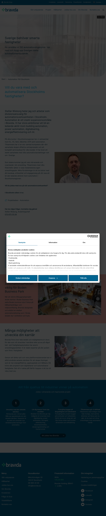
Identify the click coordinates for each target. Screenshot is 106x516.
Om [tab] (84, 242)
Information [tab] (53, 242)
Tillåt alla (83, 278)
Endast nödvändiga (23, 278)
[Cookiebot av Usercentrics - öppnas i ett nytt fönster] (89, 236)
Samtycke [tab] (22, 242)
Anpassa (52, 278)
